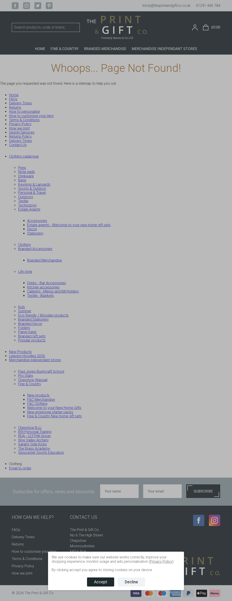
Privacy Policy (161, 561)
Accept (100, 582)
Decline (131, 582)
